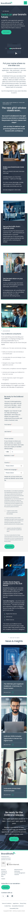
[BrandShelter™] (7, 3)
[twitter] (3, 896)
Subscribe (5, 887)
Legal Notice (16, 903)
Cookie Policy (7, 906)
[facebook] (8, 896)
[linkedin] (12, 896)
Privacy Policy (23, 903)
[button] (25, 2)
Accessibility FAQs (14, 908)
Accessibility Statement (18, 906)
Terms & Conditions (7, 903)
